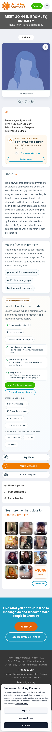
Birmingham (19, 674)
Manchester (32, 674)
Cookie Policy (11, 665)
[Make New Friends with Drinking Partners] (13, 6)
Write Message (28, 466)
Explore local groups (20, 280)
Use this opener (25, 159)
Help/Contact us (22, 658)
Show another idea (31, 153)
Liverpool (37, 677)
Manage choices (26, 718)
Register (37, 6)
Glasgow (44, 674)
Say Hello (28, 457)
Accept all (26, 725)
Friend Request (28, 474)
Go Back (26, 37)
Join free (26, 626)
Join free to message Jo (20, 385)
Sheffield (27, 677)
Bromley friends (15, 418)
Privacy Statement (35, 661)
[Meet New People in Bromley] (26, 101)
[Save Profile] (45, 47)
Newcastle (16, 677)
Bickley (30, 437)
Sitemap (43, 665)
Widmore (12, 445)
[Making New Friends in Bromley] (20, 101)
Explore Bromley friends (20, 392)
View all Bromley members (23, 272)
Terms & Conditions (16, 661)
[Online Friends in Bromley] (32, 101)
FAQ (42, 658)
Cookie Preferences (28, 665)
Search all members (17, 425)
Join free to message (21, 288)
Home (10, 658)
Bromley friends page (18, 404)
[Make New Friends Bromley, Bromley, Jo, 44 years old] (26, 66)
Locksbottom (14, 437)
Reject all (26, 710)
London (8, 674)
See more (39, 584)
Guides (35, 658)
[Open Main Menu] (47, 6)
